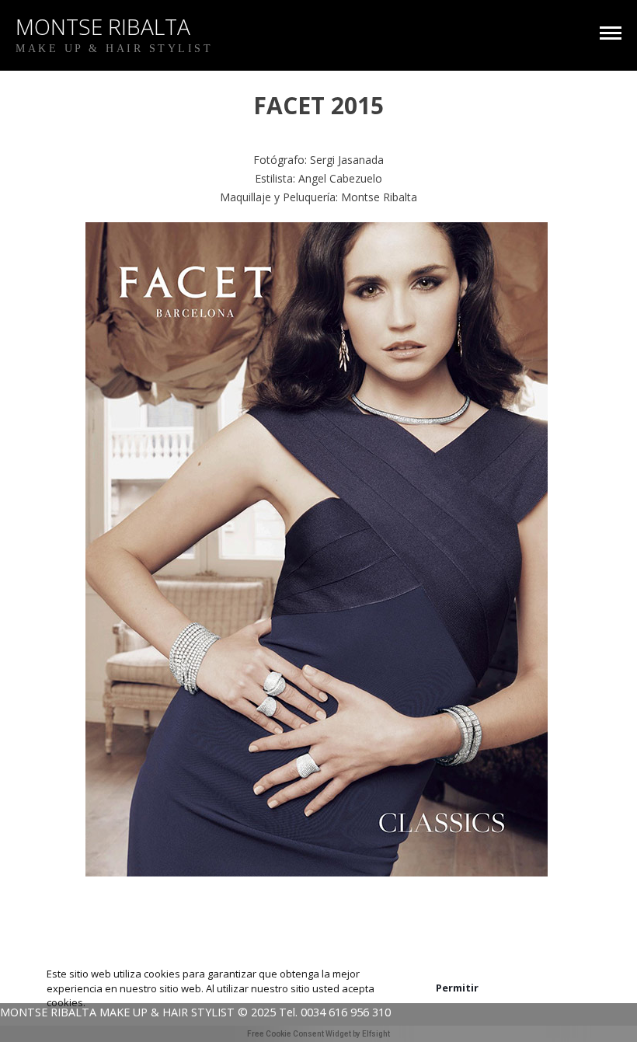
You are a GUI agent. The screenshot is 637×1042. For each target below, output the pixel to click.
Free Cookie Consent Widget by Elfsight (318, 1034)
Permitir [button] (457, 988)
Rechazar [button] (550, 988)
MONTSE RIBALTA (103, 26)
